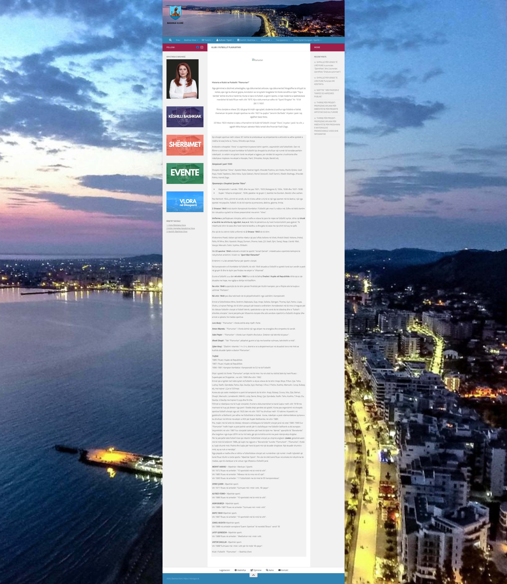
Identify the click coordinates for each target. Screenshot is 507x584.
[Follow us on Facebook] (197, 47)
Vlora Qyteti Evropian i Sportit (306, 40)
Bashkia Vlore (190, 40)
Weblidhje (241, 570)
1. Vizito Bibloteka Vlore (176, 225)
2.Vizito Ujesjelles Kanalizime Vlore (180, 228)
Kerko (271, 570)
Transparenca (282, 40)
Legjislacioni (224, 570)
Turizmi (207, 40)
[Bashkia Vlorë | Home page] (175, 15)
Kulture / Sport (225, 40)
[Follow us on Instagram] (201, 47)
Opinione (257, 570)
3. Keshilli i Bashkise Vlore (176, 231)
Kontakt (284, 570)
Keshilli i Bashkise (247, 40)
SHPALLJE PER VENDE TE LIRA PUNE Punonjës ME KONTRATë (325, 81)
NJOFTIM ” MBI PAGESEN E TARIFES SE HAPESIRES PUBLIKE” (326, 93)
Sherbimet (265, 40)
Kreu (178, 40)
